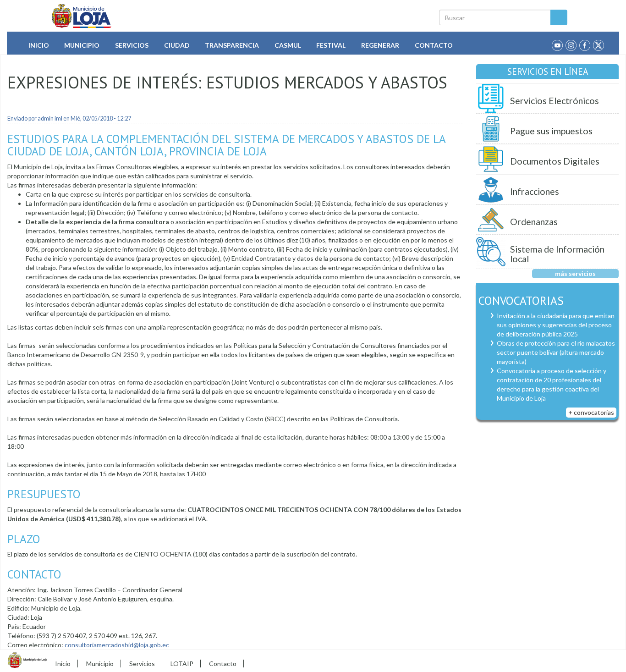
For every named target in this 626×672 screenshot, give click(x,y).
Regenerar (380, 45)
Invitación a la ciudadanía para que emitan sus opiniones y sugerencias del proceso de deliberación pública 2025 (556, 325)
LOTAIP (181, 663)
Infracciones (534, 191)
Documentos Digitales (554, 161)
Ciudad (177, 45)
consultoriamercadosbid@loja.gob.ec (117, 645)
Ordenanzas (534, 221)
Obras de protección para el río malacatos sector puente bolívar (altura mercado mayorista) (556, 352)
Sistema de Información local (557, 254)
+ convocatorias (591, 412)
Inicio (38, 45)
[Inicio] (82, 16)
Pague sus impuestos (551, 131)
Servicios (131, 45)
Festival (331, 45)
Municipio (81, 45)
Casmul (288, 45)
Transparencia (232, 45)
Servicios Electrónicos (554, 100)
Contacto (434, 45)
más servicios (575, 273)
